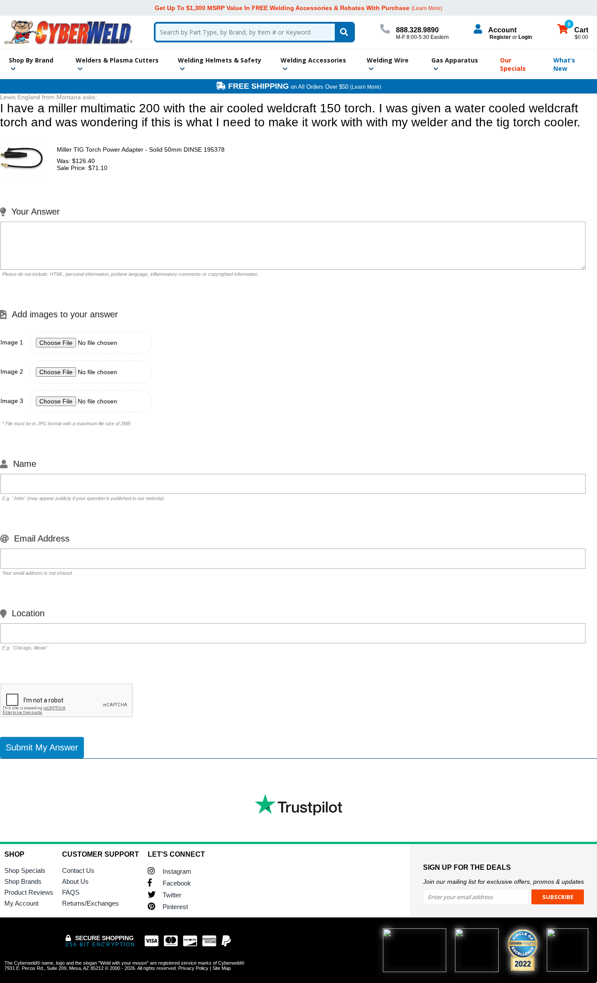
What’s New (564, 64)
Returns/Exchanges (90, 903)
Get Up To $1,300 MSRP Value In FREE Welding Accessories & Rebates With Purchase (282, 7)
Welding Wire (388, 60)
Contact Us (78, 870)
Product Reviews (28, 892)
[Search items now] (344, 32)
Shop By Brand (31, 60)
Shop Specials (24, 870)
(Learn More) (365, 87)
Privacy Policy (193, 968)
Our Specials (513, 64)
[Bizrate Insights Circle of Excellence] (533, 931)
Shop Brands (23, 881)
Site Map (221, 968)
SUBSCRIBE (557, 897)
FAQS (71, 892)
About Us (75, 881)
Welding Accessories (313, 60)
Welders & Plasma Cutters (117, 60)
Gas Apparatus (454, 60)
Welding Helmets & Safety (219, 60)
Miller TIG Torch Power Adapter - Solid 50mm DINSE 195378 (141, 149)
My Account (21, 903)
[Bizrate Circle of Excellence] (522, 950)
